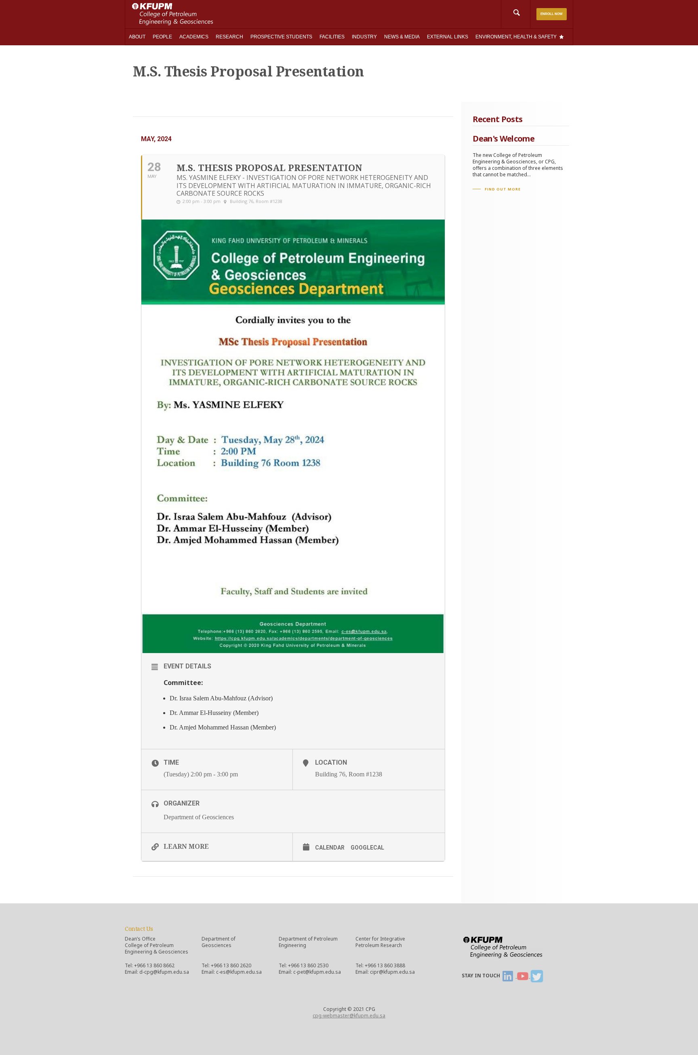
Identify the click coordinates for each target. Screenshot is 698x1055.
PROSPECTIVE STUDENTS (281, 37)
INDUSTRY (364, 37)
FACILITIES (332, 37)
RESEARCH (229, 37)
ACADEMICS (193, 37)
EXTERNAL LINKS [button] (447, 37)
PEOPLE (162, 37)
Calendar (330, 847)
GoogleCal (367, 847)
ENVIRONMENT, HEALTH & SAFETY (516, 37)
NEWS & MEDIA (402, 37)
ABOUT (137, 37)
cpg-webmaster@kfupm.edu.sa (349, 1015)
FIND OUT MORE (503, 189)
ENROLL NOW (551, 14)
